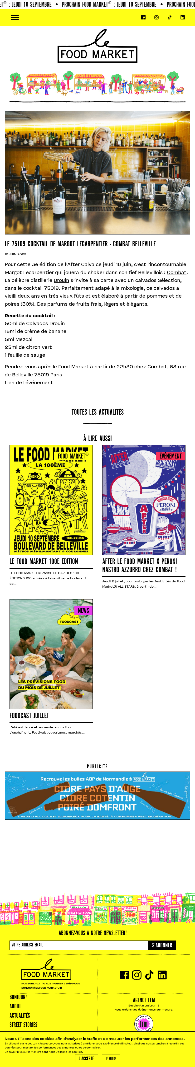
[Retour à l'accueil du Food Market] (97, 17)
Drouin (61, 280)
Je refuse (111, 1059)
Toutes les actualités (98, 412)
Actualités (20, 1016)
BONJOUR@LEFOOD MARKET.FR (41, 988)
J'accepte (86, 1059)
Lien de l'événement (29, 382)
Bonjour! (18, 997)
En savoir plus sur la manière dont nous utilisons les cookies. (44, 1052)
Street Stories (23, 1025)
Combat (176, 272)
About (15, 1006)
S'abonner (162, 945)
